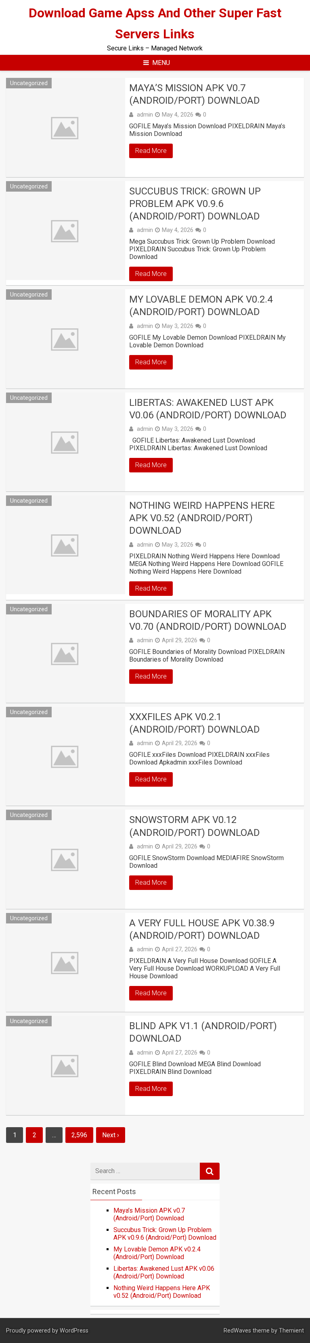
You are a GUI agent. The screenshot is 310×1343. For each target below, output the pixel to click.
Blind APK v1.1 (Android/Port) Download (203, 1032)
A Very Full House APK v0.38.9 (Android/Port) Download (201, 929)
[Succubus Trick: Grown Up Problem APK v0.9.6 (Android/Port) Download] (65, 230)
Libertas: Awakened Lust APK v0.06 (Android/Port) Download (208, 409)
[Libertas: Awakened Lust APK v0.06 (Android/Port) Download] (65, 442)
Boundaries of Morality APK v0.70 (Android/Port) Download (208, 620)
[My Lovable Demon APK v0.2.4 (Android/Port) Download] (65, 338)
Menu (161, 63)
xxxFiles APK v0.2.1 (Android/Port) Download (194, 723)
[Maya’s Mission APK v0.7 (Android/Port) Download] (65, 127)
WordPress (74, 1330)
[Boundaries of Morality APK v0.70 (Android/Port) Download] (65, 653)
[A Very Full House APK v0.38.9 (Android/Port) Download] (65, 962)
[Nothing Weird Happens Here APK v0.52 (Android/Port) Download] (65, 544)
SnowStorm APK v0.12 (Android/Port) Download (194, 826)
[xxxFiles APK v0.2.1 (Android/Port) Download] (65, 756)
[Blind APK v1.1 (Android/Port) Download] (65, 1065)
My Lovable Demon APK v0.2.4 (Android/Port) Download (200, 305)
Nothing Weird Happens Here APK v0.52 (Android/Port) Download (202, 518)
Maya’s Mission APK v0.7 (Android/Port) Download (194, 94)
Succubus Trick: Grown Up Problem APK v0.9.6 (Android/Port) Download (195, 204)
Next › (110, 1135)
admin (145, 114)
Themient (291, 1330)
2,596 (79, 1135)
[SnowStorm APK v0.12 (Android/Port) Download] (65, 859)
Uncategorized (29, 83)
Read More (151, 151)
